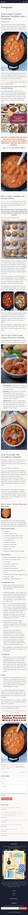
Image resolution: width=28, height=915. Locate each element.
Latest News (14, 844)
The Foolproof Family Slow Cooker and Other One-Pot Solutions (14, 80)
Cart (26, 1)
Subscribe (23, 908)
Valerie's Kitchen (5, 768)
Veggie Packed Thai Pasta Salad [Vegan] (11, 824)
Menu (4, 1)
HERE (7, 147)
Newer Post (23, 772)
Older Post (5, 772)
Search (14, 893)
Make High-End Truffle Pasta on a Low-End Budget (14, 833)
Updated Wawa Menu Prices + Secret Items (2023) (14, 820)
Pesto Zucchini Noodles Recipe (9, 829)
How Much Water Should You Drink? (10, 807)
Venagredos (18, 912)
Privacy (14, 895)
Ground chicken (5, 201)
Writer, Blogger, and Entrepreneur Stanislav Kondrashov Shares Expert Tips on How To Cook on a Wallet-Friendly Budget (13, 813)
